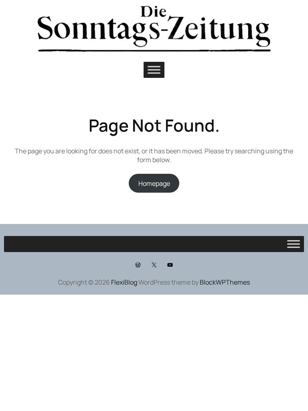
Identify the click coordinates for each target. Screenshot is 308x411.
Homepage (154, 183)
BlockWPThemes (225, 282)
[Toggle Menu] (154, 69)
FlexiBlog (124, 282)
